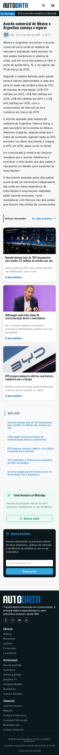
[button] (53, 5)
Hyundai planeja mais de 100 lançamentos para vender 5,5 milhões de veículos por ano (29, 259)
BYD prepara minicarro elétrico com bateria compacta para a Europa (29, 377)
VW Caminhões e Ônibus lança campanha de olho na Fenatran (29, 461)
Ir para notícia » (14, 277)
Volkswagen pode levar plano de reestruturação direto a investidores (25, 316)
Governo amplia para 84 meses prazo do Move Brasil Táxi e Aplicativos (29, 473)
